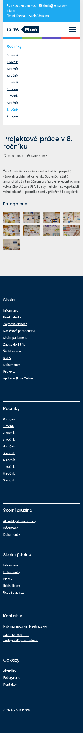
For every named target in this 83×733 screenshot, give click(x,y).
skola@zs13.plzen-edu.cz (20, 640)
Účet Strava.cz (13, 593)
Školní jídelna (16, 16)
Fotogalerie (11, 678)
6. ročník (12, 96)
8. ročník (12, 109)
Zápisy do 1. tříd (14, 344)
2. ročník (12, 69)
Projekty (9, 372)
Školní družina (39, 16)
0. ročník (13, 55)
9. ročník (12, 116)
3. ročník (12, 76)
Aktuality (9, 671)
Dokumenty (11, 365)
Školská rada (12, 351)
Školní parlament (15, 338)
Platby (7, 579)
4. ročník (13, 82)
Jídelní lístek (11, 586)
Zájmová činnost (15, 324)
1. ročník (12, 62)
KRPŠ (7, 358)
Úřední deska (12, 317)
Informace (10, 311)
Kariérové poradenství (19, 331)
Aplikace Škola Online (18, 378)
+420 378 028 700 (23, 6)
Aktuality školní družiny (19, 521)
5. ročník (12, 89)
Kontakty (10, 684)
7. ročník (12, 103)
